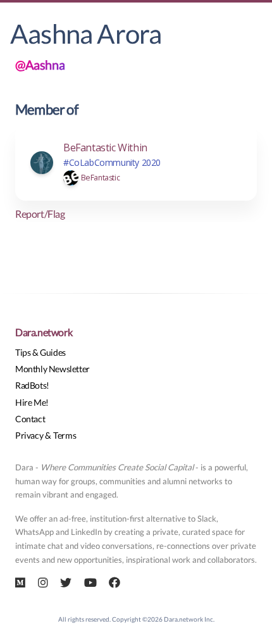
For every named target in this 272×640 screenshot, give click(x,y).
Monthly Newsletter (52, 368)
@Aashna (40, 64)
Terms (64, 435)
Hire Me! (32, 402)
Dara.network (43, 332)
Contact (30, 418)
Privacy (29, 435)
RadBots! (32, 385)
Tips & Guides (40, 352)
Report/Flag (40, 214)
